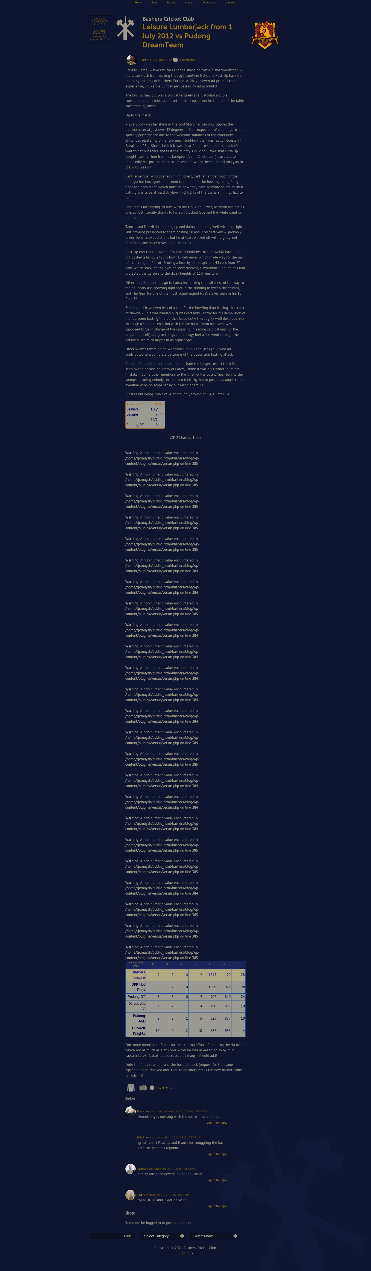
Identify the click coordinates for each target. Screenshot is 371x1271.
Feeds (154, 3)
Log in (184, 1253)
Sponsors (230, 3)
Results (171, 3)
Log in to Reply (217, 1122)
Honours (190, 3)
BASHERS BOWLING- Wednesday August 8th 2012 (99, 35)
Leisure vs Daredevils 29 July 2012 (100, 21)
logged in (153, 1223)
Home (139, 3)
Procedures (209, 3)
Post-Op (145, 60)
